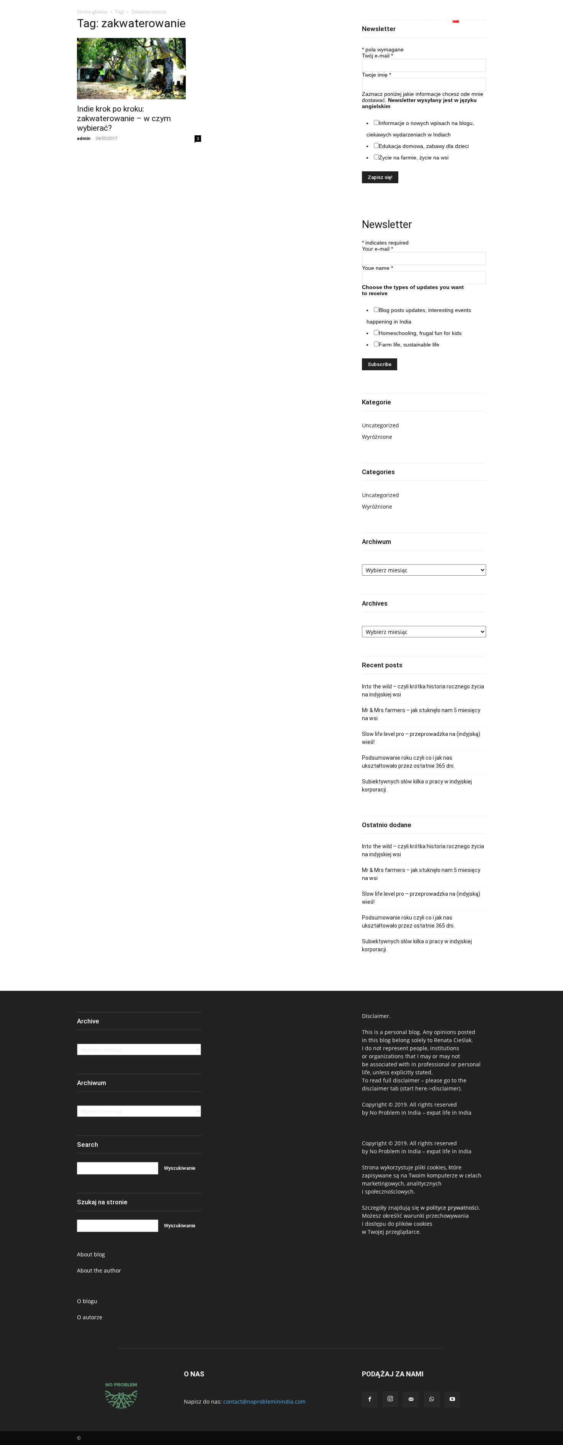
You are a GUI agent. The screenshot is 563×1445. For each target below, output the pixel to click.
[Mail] (411, 1399)
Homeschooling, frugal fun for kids (420, 333)
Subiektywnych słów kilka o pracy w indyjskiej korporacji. (417, 785)
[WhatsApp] (530, 21)
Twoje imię (376, 75)
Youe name (377, 268)
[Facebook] (502, 21)
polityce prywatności (452, 1207)
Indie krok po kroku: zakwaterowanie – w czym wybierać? (124, 118)
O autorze (89, 1317)
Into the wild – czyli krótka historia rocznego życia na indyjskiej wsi (423, 690)
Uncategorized (380, 425)
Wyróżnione (377, 436)
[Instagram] (517, 21)
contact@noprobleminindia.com (264, 1401)
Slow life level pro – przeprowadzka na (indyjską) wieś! (421, 738)
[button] (483, 20)
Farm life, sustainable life (409, 345)
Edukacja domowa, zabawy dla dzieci (424, 146)
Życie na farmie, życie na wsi (413, 157)
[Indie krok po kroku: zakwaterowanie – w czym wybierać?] (139, 68)
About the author (99, 1270)
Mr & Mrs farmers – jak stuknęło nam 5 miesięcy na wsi (421, 714)
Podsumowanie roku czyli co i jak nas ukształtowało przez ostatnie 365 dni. (408, 762)
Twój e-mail (377, 56)
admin (83, 138)
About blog (91, 1254)
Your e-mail (377, 249)
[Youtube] (545, 21)
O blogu (87, 1301)
